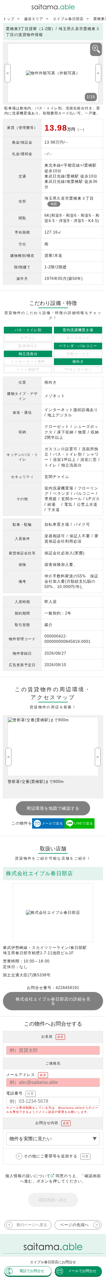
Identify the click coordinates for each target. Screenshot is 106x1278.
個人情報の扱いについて (28, 1176)
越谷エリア (33, 19)
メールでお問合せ (82, 1271)
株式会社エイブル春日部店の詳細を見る (53, 1001)
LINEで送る (83, 823)
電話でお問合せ (31, 1271)
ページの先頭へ (74, 1225)
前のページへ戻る (31, 1225)
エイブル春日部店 (68, 19)
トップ (8, 19)
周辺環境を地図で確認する (53, 808)
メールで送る (52, 823)
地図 (54, 204)
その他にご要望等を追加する (56, 1156)
